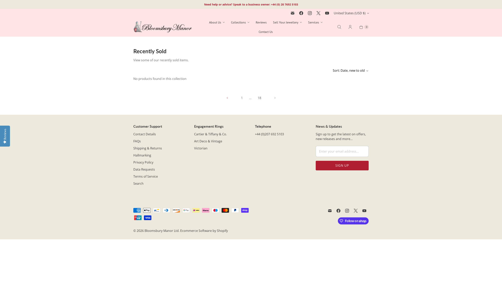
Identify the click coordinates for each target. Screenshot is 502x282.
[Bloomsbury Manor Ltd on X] (318, 13)
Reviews (261, 22)
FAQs (137, 141)
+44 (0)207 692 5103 (269, 134)
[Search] (339, 27)
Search (138, 183)
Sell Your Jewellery (285, 22)
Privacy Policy (143, 162)
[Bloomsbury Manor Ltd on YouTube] (327, 13)
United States (350, 13)
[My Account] (350, 27)
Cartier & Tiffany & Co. (210, 134)
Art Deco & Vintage (208, 141)
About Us (215, 22)
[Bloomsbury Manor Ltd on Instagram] (310, 13)
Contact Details (144, 134)
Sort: (349, 70)
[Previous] (227, 98)
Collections (238, 22)
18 (259, 98)
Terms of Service (145, 176)
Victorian (200, 148)
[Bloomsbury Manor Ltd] (162, 27)
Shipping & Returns (147, 148)
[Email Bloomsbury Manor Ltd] (292, 13)
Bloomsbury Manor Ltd (162, 231)
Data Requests (144, 169)
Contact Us (266, 32)
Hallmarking (142, 155)
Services (313, 22)
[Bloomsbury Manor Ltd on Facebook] (301, 13)
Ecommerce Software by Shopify (204, 231)
